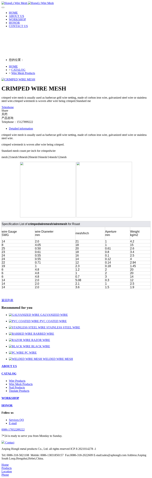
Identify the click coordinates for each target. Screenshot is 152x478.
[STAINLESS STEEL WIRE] (27, 327)
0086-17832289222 (13, 429)
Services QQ (16, 419)
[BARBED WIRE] (21, 333)
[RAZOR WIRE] (20, 340)
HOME (13, 12)
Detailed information (21, 128)
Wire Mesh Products (23, 73)
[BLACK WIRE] (20, 346)
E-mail (13, 423)
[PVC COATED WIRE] (24, 321)
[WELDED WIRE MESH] (26, 358)
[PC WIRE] (17, 352)
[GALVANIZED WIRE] (24, 314)
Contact (9, 442)
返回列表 (7, 300)
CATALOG (18, 69)
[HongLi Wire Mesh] (76, 3)
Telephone (7, 107)
